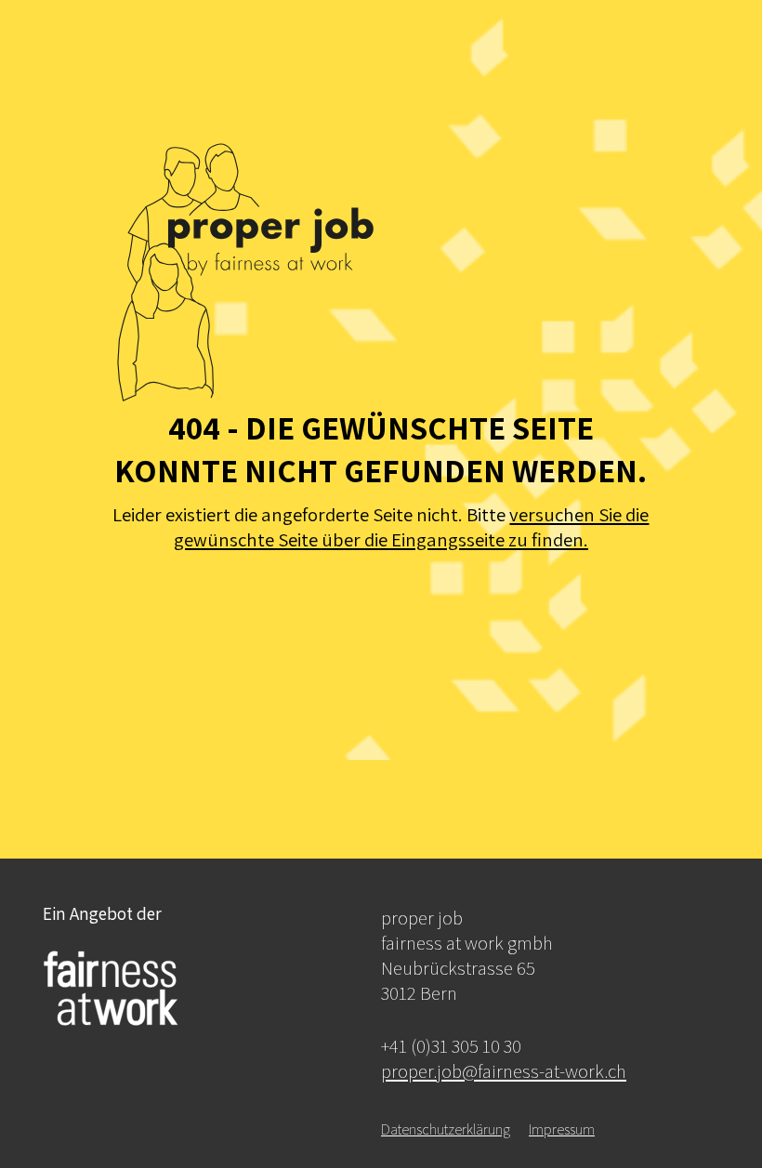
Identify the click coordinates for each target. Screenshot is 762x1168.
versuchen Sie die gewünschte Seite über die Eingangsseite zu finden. (412, 527)
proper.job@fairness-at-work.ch (503, 1070)
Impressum (562, 1129)
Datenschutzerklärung (445, 1129)
